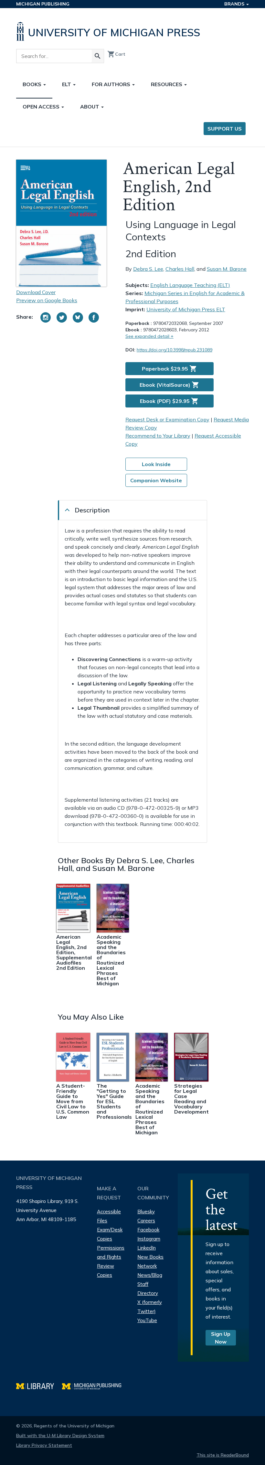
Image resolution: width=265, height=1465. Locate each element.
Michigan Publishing (42, 4)
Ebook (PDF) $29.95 (169, 401)
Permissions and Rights (110, 1252)
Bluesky (146, 1211)
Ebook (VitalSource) (169, 385)
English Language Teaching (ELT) (190, 285)
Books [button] (33, 84)
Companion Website (156, 480)
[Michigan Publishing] (95, 1385)
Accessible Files (109, 1216)
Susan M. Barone (227, 269)
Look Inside (156, 464)
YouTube (147, 1320)
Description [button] (92, 510)
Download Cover (36, 292)
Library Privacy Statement (44, 1445)
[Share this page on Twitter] (62, 317)
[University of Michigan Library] (39, 1385)
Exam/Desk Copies (109, 1234)
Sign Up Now (220, 1338)
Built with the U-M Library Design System (60, 1435)
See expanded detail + (149, 336)
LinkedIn (146, 1248)
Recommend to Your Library (157, 435)
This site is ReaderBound (222, 1455)
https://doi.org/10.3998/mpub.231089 (174, 350)
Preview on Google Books (46, 300)
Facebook (148, 1230)
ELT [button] (67, 84)
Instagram (148, 1239)
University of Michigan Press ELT (185, 309)
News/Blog (149, 1275)
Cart (116, 54)
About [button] (90, 106)
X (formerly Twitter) (149, 1306)
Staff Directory (147, 1288)
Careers (146, 1221)
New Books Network (150, 1261)
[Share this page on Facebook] (94, 317)
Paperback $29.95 (169, 368)
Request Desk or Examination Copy (167, 419)
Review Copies (105, 1270)
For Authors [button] (112, 84)
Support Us (224, 128)
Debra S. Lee (148, 269)
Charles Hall (179, 269)
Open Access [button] (42, 106)
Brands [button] (235, 4)
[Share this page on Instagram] (45, 317)
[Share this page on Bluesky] (78, 317)
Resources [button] (167, 84)
